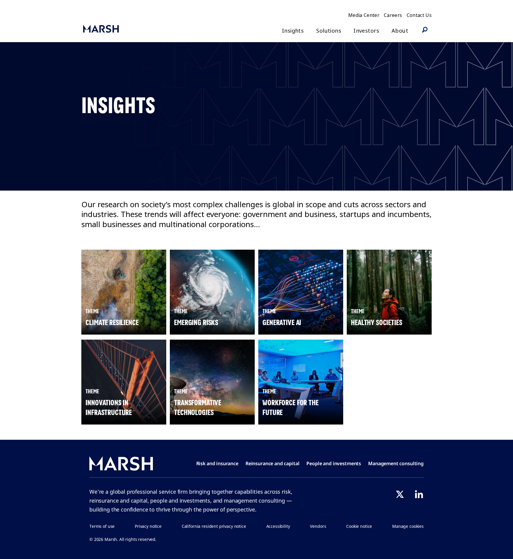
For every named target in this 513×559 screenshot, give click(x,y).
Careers (393, 15)
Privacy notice (148, 526)
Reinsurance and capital (273, 463)
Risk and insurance (217, 463)
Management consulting (396, 463)
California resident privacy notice (214, 526)
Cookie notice (359, 526)
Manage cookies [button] (408, 526)
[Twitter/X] (400, 494)
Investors (366, 31)
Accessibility (278, 526)
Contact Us (419, 15)
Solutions (328, 31)
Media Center (363, 15)
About (400, 31)
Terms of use (102, 526)
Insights (293, 31)
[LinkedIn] (419, 494)
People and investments (333, 463)
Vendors (318, 526)
